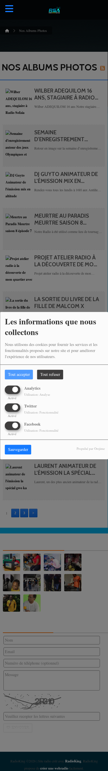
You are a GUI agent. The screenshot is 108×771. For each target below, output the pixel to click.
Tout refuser (50, 374)
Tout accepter (19, 374)
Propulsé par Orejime (91, 448)
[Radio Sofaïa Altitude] (54, 10)
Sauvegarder (18, 449)
